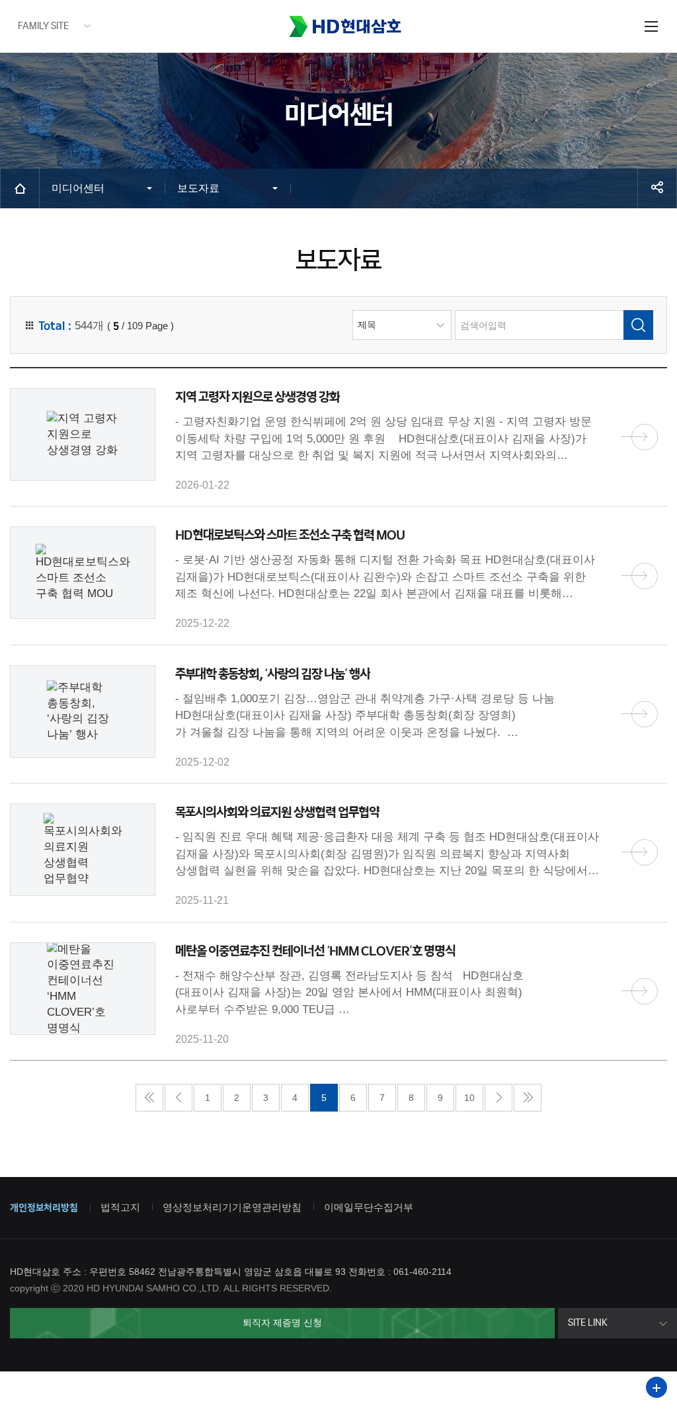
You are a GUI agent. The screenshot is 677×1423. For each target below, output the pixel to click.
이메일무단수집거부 (368, 1207)
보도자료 (198, 188)
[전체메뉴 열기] (651, 26)
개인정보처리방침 (44, 1208)
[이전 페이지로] (178, 1098)
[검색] (638, 325)
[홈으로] (20, 188)
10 (469, 1097)
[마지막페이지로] (527, 1098)
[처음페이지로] (149, 1098)
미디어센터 (78, 188)
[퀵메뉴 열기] (656, 1387)
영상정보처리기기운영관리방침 (232, 1207)
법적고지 (120, 1207)
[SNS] (657, 188)
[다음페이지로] (498, 1098)
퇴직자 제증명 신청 (282, 1322)
